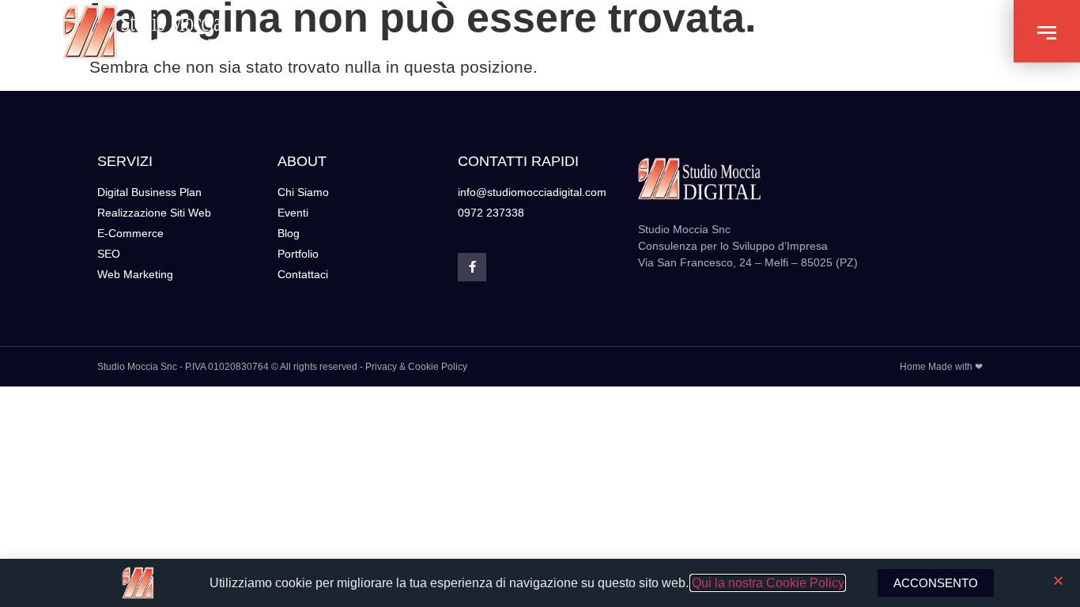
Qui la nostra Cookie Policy (768, 583)
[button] (1047, 31)
